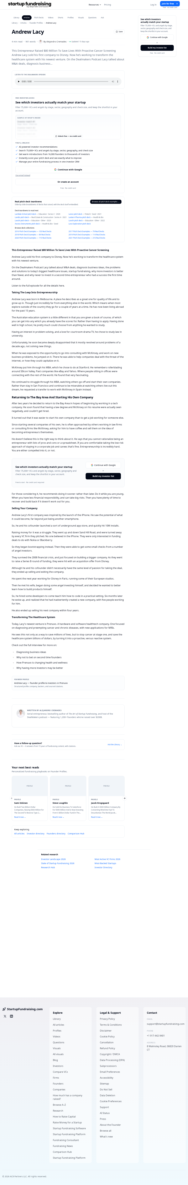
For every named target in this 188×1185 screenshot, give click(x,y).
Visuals (81, 17)
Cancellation (107, 1042)
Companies (59, 1089)
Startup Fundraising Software (69, 1128)
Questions (92, 17)
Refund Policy (107, 1048)
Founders (58, 1083)
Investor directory (35, 833)
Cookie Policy (107, 1036)
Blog (55, 1060)
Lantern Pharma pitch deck (79, 217)
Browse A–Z (59, 1104)
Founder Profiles (36, 23)
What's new (106, 1136)
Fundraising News (63, 1146)
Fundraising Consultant (66, 1140)
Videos (50, 17)
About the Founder (110, 1124)
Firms (56, 1077)
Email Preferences (110, 1071)
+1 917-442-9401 (156, 1035)
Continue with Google (70, 169)
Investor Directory (103, 867)
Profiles (71, 17)
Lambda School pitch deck (25, 214)
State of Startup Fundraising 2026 (57, 863)
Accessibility (106, 1077)
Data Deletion (107, 1095)
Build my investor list (103, 476)
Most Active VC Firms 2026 (107, 859)
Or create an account (68, 181)
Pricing (107, 4)
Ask (102, 17)
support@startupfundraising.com (164, 1023)
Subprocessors (108, 1066)
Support (104, 1107)
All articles (19, 833)
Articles (27, 17)
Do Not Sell (106, 1089)
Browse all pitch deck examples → (106, 201)
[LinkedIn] (11, 1016)
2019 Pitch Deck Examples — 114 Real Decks (87, 234)
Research (58, 1110)
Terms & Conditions (111, 1024)
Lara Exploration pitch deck (80, 223)
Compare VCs (60, 1071)
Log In (153, 4)
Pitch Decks (39, 17)
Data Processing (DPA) (112, 1060)
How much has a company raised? (67, 1097)
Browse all (105, 1130)
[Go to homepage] (29, 4)
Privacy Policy (107, 1018)
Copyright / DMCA (110, 1054)
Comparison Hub (76, 833)
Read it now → (20, 817)
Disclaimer (106, 1030)
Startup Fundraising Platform (69, 1134)
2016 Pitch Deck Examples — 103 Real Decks (33, 231)
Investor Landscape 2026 (53, 859)
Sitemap (104, 1083)
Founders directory (56, 833)
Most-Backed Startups (105, 863)
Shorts (60, 17)
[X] (5, 1016)
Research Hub (48, 867)
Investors (58, 1066)
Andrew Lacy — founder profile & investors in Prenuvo (41, 683)
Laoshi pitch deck (22, 220)
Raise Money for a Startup (67, 1122)
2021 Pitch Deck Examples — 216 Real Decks (87, 238)
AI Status (105, 1113)
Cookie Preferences (111, 1101)
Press (103, 1119)
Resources (94, 4)
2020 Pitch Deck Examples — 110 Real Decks (33, 238)
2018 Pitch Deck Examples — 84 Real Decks (32, 234)
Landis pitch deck (22, 217)
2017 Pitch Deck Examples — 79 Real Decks (86, 231)
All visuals (58, 1054)
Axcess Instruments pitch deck (27, 223)
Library (16, 17)
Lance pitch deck (75, 214)
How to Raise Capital (64, 1116)
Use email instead (22, 175)
